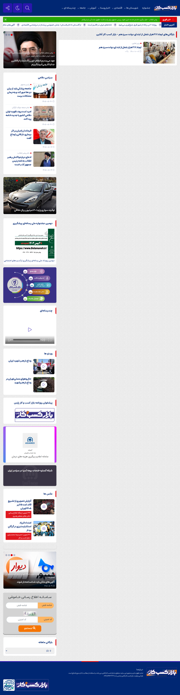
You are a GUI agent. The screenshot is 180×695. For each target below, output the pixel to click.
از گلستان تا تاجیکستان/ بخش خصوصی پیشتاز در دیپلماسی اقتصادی (69, 25)
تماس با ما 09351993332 (112, 676)
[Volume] (43, 339)
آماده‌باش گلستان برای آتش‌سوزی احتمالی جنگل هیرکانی (31, 208)
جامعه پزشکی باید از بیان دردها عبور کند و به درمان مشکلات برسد (19, 92)
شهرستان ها (132, 8)
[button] (14, 35)
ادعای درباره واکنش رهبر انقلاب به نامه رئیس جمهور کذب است (19, 160)
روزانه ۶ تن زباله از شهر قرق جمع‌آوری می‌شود (155, 25)
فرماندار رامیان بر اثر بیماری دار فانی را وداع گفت (20, 134)
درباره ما (139, 669)
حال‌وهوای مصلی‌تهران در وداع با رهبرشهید (18, 380)
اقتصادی (118, 8)
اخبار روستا (105, 8)
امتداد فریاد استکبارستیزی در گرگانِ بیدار (19, 526)
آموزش (93, 8)
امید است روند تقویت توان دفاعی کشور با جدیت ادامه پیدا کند (18, 115)
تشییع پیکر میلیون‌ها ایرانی (41, 64)
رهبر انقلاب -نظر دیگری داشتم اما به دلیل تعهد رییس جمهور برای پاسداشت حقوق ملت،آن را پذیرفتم (119, 19)
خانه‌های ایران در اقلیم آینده (117, 25)
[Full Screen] (50, 339)
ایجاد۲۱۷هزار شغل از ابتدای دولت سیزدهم (120, 47)
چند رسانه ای (70, 8)
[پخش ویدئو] (30, 330)
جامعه (83, 8)
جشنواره (146, 8)
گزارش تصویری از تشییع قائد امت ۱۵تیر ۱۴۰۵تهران (19, 504)
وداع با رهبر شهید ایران (19, 361)
